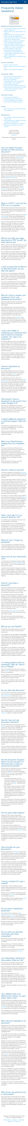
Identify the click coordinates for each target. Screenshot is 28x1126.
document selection (18, 562)
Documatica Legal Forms (9, 2)
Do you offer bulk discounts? (11, 84)
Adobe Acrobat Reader (11, 177)
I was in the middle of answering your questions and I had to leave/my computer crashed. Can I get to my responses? (14, 45)
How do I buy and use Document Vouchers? (15, 85)
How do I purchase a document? (12, 78)
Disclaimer (14, 1120)
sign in (15, 783)
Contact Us (17, 1121)
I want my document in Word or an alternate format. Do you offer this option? (15, 38)
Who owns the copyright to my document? (14, 123)
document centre (20, 157)
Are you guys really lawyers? (11, 97)
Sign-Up (24, 497)
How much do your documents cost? (13, 76)
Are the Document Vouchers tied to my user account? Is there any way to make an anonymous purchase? (15, 88)
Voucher (9, 773)
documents (18, 317)
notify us (24, 898)
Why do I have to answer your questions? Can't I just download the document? (14, 41)
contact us (13, 135)
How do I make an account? (11, 65)
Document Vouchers (6, 696)
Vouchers (3, 726)
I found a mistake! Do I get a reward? (13, 100)
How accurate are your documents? (13, 98)
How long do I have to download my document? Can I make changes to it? (13, 50)
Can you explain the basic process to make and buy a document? (14, 29)
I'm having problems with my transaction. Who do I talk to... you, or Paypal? (14, 81)
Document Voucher (14, 610)
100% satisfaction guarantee (11, 913)
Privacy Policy (7, 1120)
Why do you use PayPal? (10, 79)
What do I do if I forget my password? (13, 69)
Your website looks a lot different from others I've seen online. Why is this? (15, 121)
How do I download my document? (12, 48)
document (3, 1006)
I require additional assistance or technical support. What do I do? (14, 54)
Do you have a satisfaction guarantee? (13, 102)
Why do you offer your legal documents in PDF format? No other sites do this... (14, 35)
